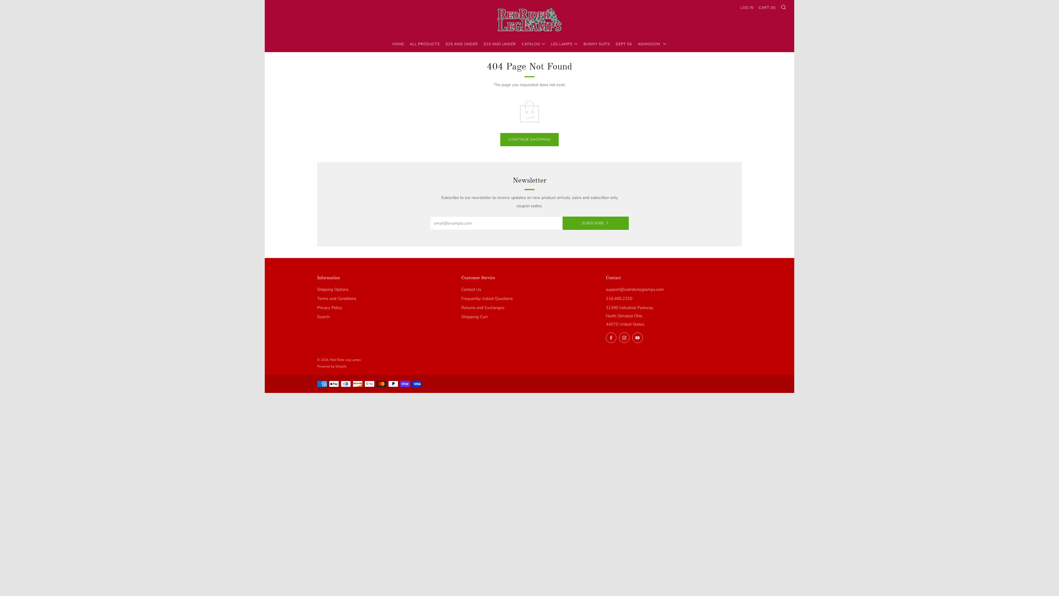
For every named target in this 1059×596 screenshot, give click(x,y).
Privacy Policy (329, 307)
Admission (649, 44)
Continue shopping (529, 139)
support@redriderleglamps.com (635, 289)
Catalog (531, 44)
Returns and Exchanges (482, 307)
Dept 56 (624, 44)
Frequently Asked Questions (487, 298)
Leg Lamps (562, 44)
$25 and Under (462, 44)
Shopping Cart (474, 317)
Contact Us (471, 289)
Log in (747, 7)
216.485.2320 (619, 298)
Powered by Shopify (332, 366)
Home (398, 44)
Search (323, 317)
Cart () (767, 7)
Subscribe (593, 223)
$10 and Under (500, 44)
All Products (425, 44)
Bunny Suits (597, 44)
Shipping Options (332, 289)
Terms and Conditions (336, 298)
